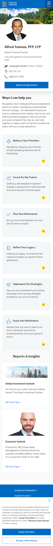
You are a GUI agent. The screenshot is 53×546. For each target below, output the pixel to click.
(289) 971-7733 (16, 76)
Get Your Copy (12, 402)
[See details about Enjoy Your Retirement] (43, 344)
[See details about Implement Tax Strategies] (43, 304)
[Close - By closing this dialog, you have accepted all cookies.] (49, 500)
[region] (26, 521)
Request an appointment (26, 85)
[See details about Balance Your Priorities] (43, 161)
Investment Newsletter (25, 490)
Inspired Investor (22, 496)
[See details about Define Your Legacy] (43, 267)
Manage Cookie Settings (26, 541)
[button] (49, 4)
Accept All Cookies (26, 532)
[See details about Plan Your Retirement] (43, 231)
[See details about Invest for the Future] (43, 197)
